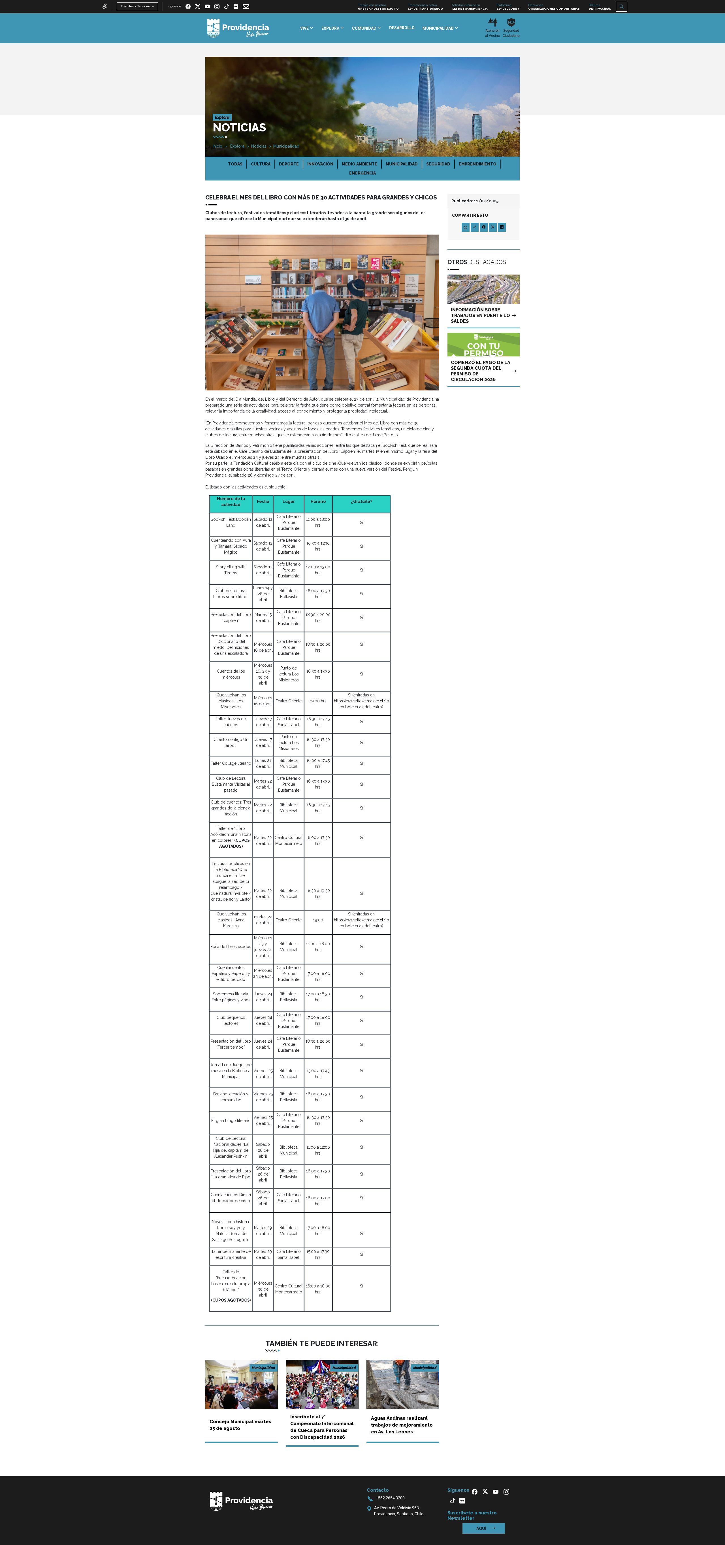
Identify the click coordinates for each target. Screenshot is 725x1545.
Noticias (258, 146)
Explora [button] (330, 28)
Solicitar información (470, 6)
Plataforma (508, 6)
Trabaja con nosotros (378, 6)
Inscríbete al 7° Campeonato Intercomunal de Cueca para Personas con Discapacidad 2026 (322, 1427)
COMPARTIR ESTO (470, 215)
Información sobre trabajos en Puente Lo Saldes (480, 315)
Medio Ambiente (359, 164)
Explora (236, 146)
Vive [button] (305, 28)
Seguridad (438, 164)
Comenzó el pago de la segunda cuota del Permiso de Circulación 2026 (480, 371)
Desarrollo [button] (402, 27)
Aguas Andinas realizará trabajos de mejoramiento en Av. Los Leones (402, 1425)
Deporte (289, 164)
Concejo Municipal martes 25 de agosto (240, 1425)
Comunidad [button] (364, 28)
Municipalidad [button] (439, 28)
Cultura (260, 164)
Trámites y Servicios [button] (135, 6)
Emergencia (362, 173)
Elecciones (554, 6)
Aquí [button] (481, 1528)
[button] (621, 7)
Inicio (217, 146)
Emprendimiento (477, 164)
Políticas (600, 6)
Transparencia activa (425, 6)
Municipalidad (286, 146)
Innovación (320, 164)
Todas (235, 164)
